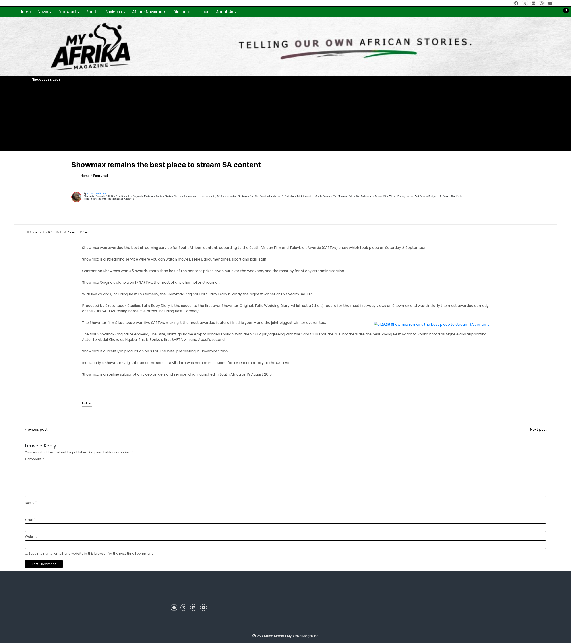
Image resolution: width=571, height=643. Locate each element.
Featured (67, 11)
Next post (538, 429)
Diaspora (181, 11)
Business (113, 11)
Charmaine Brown (96, 193)
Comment (34, 459)
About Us (224, 11)
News (43, 11)
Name (31, 503)
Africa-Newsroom (149, 11)
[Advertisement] (285, 116)
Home (25, 11)
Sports (92, 11)
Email (30, 520)
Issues (203, 11)
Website (31, 537)
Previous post (36, 429)
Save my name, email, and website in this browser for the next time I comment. (91, 554)
